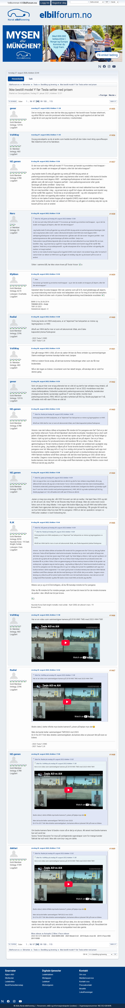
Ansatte (82, 988)
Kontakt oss (84, 981)
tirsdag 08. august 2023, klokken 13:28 (45, 213)
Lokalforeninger (86, 992)
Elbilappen (46, 978)
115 (51, 101)
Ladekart (46, 981)
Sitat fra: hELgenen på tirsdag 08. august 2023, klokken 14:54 (55, 528)
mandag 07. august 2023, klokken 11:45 (46, 135)
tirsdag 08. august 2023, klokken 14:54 (45, 381)
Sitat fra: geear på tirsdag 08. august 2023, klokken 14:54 (54, 478)
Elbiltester (9, 978)
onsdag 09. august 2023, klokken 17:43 (45, 848)
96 (31, 101)
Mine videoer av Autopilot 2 (42, 934)
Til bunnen (12, 101)
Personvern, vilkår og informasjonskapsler (53, 1006)
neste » (112, 95)
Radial (13, 316)
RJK (12, 522)
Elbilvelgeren (47, 985)
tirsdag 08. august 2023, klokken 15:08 (45, 473)
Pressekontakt (85, 985)
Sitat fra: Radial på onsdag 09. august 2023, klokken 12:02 (54, 759)
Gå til (85, 954)
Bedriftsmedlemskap (14, 985)
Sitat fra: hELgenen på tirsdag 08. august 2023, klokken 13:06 (55, 219)
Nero (12, 213)
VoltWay (14, 134)
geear (13, 108)
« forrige (103, 95)
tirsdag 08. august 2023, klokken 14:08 (45, 317)
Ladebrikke (10, 981)
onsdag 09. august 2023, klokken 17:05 (45, 754)
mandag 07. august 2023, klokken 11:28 (46, 108)
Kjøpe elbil (9, 974)
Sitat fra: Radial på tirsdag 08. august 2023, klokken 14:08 (54, 414)
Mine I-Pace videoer (61, 934)
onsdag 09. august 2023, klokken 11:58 (45, 615)
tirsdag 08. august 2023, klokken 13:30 (45, 274)
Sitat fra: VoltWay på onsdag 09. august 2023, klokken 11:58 (55, 675)
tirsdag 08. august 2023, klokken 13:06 (45, 161)
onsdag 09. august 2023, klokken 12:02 (45, 670)
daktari (13, 848)
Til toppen (12, 944)
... (29, 101)
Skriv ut (113, 101)
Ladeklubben (47, 974)
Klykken (14, 274)
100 (45, 101)
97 (34, 101)
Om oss (82, 974)
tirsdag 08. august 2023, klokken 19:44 (45, 522)
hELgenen (15, 161)
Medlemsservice (86, 978)
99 (41, 101)
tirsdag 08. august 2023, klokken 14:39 (45, 348)
